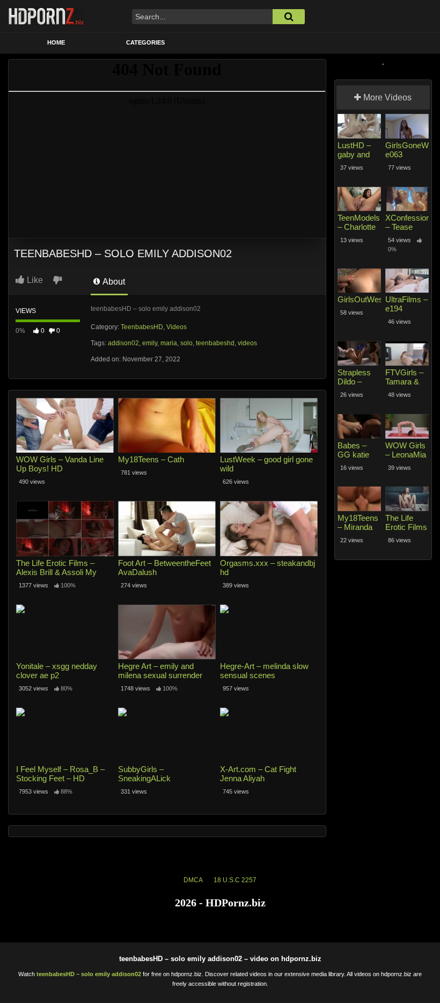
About (113, 281)
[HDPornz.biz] (46, 16)
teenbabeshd (215, 343)
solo (186, 343)
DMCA (193, 880)
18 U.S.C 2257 (235, 880)
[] (289, 16)
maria (168, 343)
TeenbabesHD (142, 327)
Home (56, 42)
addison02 (123, 343)
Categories (145, 42)
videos (247, 343)
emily (149, 343)
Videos (176, 327)
